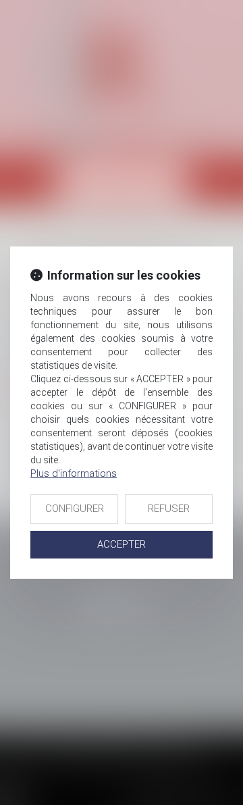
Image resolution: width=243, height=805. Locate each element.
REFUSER (169, 508)
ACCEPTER (121, 544)
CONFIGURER (74, 508)
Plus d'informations (73, 473)
